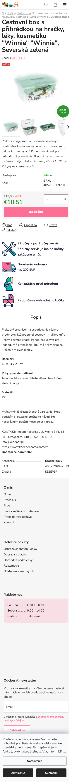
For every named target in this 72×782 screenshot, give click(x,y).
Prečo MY (10, 500)
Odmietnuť (18, 773)
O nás (7, 494)
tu (63, 752)
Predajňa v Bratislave (18, 517)
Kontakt (9, 522)
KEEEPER (18, 58)
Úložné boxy (53, 461)
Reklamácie (11, 566)
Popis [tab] (36, 317)
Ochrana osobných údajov (20, 549)
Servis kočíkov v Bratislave (21, 511)
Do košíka (36, 212)
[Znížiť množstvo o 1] (47, 199)
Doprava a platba (15, 554)
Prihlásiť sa (17, 730)
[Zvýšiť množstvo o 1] (65, 199)
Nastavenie (34, 761)
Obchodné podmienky (18, 560)
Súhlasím (51, 773)
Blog (7, 505)
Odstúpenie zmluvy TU (19, 571)
